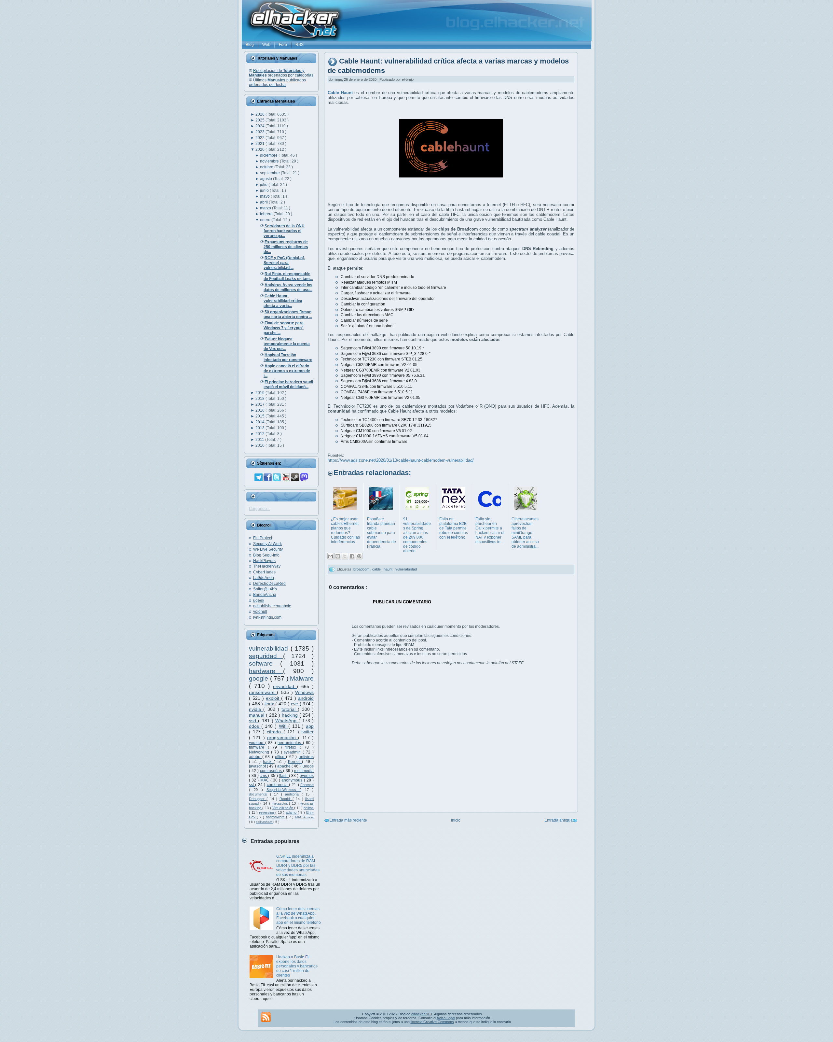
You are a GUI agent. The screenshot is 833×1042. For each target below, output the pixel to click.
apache (284, 766)
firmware (258, 747)
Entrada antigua (558, 820)
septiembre (270, 173)
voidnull (260, 611)
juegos (308, 766)
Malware (302, 678)
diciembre (269, 155)
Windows (304, 692)
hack (268, 761)
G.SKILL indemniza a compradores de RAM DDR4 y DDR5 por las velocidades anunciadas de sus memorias (298, 865)
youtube (257, 742)
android (306, 698)
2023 (260, 132)
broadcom (361, 569)
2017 (260, 404)
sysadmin (293, 752)
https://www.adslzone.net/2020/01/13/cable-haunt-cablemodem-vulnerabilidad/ (401, 460)
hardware (266, 671)
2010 (260, 445)
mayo (265, 196)
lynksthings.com (267, 617)
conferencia (278, 784)
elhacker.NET (421, 1014)
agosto (266, 178)
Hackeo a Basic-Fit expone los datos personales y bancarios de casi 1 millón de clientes (297, 966)
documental (259, 794)
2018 (260, 398)
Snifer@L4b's (265, 589)
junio (265, 190)
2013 (260, 428)
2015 (260, 416)
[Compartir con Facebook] (352, 556)
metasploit (280, 803)
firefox (292, 747)
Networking (260, 752)
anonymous (292, 780)
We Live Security (268, 549)
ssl (252, 784)
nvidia (256, 709)
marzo (266, 208)
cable (377, 569)
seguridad (266, 656)
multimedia (304, 770)
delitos (309, 808)
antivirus (306, 756)
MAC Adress (304, 817)
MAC (265, 780)
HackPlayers (264, 560)
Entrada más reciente (348, 820)
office (280, 756)
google (259, 678)
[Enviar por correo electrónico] (330, 556)
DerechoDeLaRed (269, 583)
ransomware (263, 692)
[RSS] (266, 1017)
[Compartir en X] (345, 556)
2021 (260, 143)
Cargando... (259, 508)
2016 (260, 410)
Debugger (257, 799)
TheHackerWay (266, 566)
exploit (273, 698)
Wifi (284, 726)
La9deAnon (263, 577)
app (310, 726)
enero (265, 220)
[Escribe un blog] (338, 556)
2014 (260, 422)
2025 (260, 120)
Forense (307, 785)
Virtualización (283, 808)
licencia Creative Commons (432, 1022)
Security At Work (267, 544)
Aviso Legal (446, 1018)
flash (284, 775)
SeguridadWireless (283, 790)
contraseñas (271, 770)
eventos (307, 775)
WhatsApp (286, 720)
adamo (292, 812)
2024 (260, 126)
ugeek (258, 600)
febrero (267, 214)
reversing (267, 812)
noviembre (270, 161)
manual (257, 715)
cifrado (275, 731)
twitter (307, 731)
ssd (253, 720)
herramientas (290, 742)
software (264, 663)
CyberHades (264, 572)
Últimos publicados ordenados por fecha (277, 82)
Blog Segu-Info (266, 555)
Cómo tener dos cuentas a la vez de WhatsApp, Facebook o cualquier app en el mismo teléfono (298, 916)
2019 (260, 392)
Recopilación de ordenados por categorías (281, 72)
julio (264, 184)
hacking (290, 715)
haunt (388, 569)
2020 (260, 149)
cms (264, 775)
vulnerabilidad (270, 648)
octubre (267, 167)
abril (264, 202)
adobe (255, 756)
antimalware (276, 817)
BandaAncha (264, 594)
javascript (258, 766)
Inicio (455, 820)
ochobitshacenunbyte (272, 606)
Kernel (295, 761)
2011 (260, 439)
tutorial (289, 709)
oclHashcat (264, 822)
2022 (260, 137)
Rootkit (286, 799)
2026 (260, 114)
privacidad (285, 686)
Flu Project (262, 538)
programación (282, 737)
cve (295, 703)
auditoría (293, 794)
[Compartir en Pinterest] (359, 556)
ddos (255, 726)
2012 (260, 433)
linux (270, 703)
